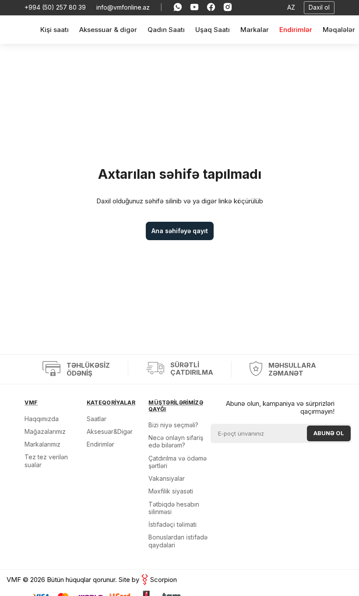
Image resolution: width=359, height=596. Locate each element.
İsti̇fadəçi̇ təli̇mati (172, 524)
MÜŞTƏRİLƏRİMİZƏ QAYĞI (175, 405)
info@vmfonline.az (123, 7)
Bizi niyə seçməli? (173, 425)
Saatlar (96, 418)
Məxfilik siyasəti (170, 491)
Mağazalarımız (45, 431)
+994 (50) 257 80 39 (55, 7)
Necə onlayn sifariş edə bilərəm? (175, 441)
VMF (31, 402)
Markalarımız (42, 444)
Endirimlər (100, 444)
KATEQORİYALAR (111, 402)
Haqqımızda (42, 418)
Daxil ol (319, 7)
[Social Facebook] (211, 7)
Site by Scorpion (148, 579)
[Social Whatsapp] (177, 7)
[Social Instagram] (227, 7)
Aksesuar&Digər (110, 431)
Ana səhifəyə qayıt (179, 230)
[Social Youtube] (194, 7)
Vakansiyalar (166, 478)
